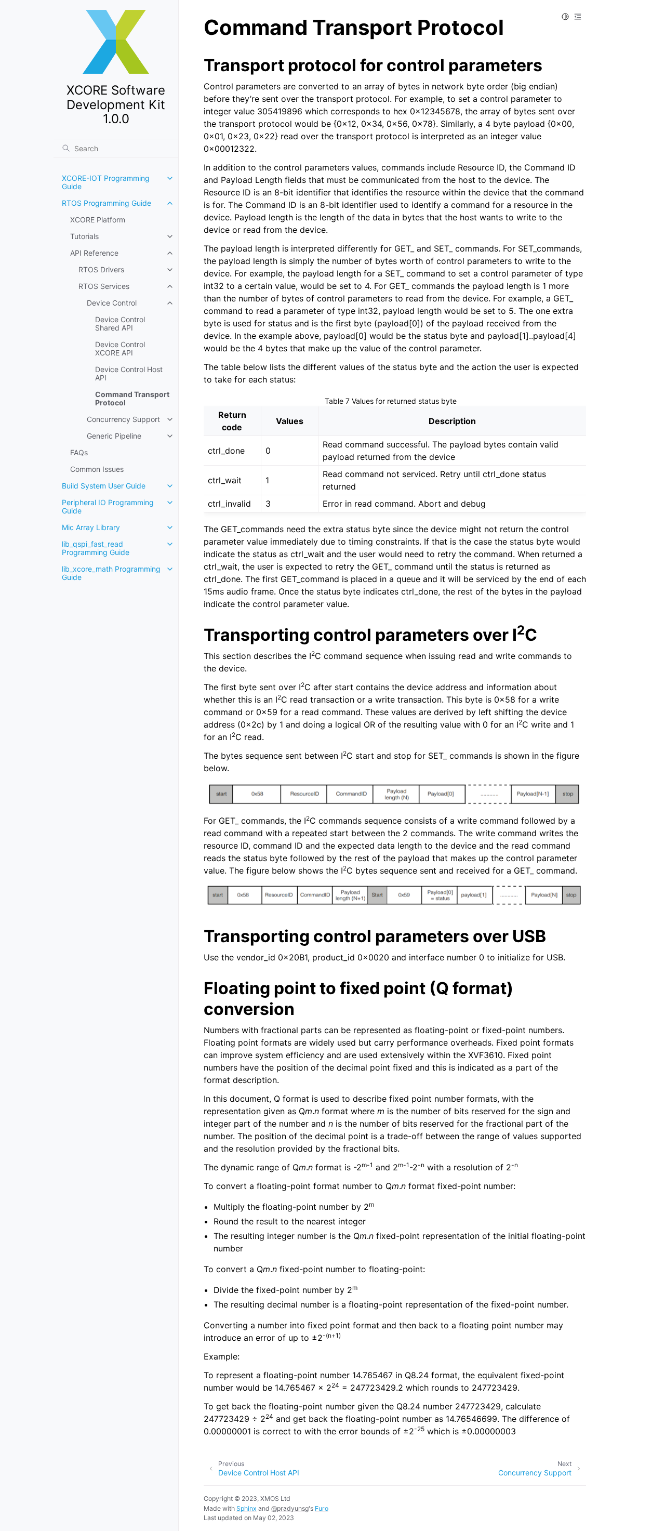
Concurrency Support (123, 419)
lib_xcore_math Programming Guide (111, 573)
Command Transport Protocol (132, 398)
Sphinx (246, 1508)
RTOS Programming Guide (106, 203)
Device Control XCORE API (120, 348)
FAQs (79, 452)
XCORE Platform (97, 219)
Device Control (112, 302)
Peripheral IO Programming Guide (108, 506)
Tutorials (84, 236)
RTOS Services (103, 286)
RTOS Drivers (101, 269)
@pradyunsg (290, 1508)
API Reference (94, 252)
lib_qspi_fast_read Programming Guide (95, 548)
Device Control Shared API (120, 323)
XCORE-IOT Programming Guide (106, 182)
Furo (321, 1508)
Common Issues (97, 469)
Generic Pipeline (114, 435)
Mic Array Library (91, 527)
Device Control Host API (129, 373)
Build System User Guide (103, 485)
